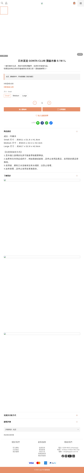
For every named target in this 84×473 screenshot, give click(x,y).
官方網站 (16, 448)
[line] (37, 123)
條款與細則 (42, 455)
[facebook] (42, 123)
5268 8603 (66, 448)
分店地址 (16, 449)
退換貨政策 (42, 453)
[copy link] (51, 123)
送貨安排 (42, 448)
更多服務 (16, 451)
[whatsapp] (46, 123)
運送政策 (42, 449)
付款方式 (42, 451)
